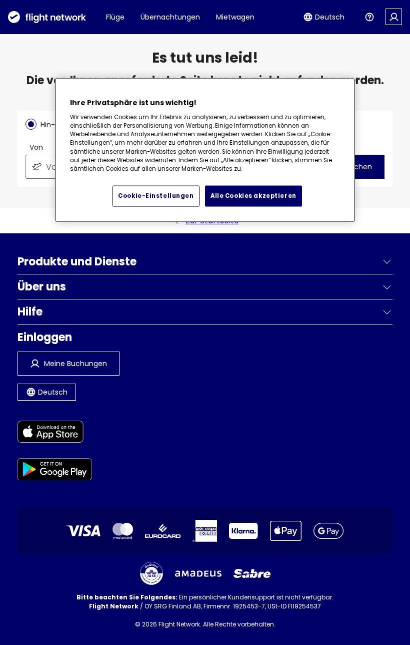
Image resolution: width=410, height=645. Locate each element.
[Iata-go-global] (151, 573)
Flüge (115, 17)
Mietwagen (235, 17)
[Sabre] (252, 573)
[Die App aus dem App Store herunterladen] (55, 433)
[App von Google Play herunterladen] (55, 471)
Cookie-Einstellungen (156, 196)
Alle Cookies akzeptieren (253, 196)
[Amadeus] (198, 573)
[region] (205, 150)
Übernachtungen (170, 17)
